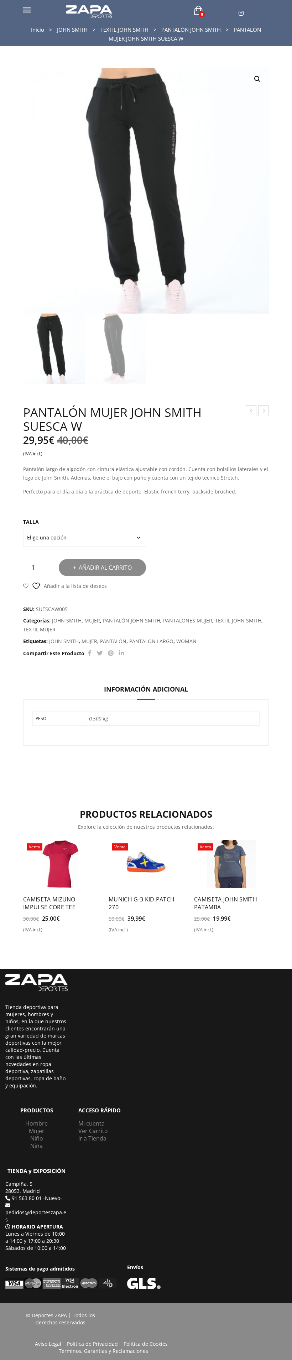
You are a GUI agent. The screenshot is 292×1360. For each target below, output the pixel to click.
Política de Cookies (146, 1343)
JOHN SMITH (72, 29)
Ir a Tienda (92, 1138)
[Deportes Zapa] (89, 11)
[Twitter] (100, 653)
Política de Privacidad (92, 1343)
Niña (36, 1146)
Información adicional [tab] (146, 689)
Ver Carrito (93, 1131)
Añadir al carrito (105, 568)
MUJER (92, 620)
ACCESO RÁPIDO (99, 1110)
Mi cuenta (91, 1123)
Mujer (37, 1131)
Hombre (36, 1123)
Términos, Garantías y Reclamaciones (103, 1351)
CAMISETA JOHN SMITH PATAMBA (225, 903)
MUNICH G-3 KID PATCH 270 (141, 903)
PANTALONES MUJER (187, 620)
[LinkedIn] (121, 653)
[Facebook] (90, 653)
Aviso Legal (48, 1343)
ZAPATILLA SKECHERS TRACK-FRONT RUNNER (264, 411)
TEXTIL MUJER (39, 629)
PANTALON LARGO (151, 641)
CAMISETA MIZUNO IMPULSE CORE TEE (49, 903)
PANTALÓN (113, 641)
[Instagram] (241, 13)
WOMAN (186, 641)
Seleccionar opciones (54, 932)
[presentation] (25, 883)
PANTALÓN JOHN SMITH (191, 29)
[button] (257, 79)
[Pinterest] (111, 653)
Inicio (37, 29)
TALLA (31, 521)
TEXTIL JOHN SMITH (124, 29)
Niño (36, 1138)
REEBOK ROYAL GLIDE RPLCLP (251, 411)
